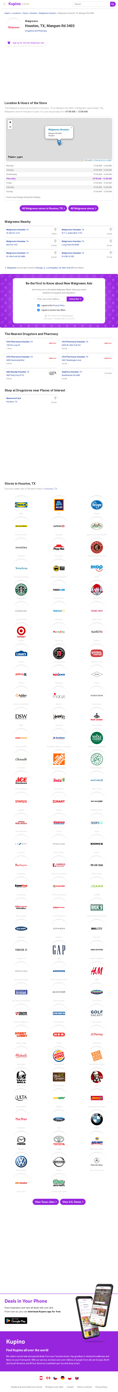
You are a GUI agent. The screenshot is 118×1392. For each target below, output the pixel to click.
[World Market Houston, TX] (21, 823)
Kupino (7, 13)
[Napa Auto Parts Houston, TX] (97, 1141)
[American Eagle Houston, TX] (21, 971)
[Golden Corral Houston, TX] (97, 653)
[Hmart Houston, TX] (59, 802)
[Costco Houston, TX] (59, 823)
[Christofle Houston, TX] (21, 759)
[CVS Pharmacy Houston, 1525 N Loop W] (31, 345)
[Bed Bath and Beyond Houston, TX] (21, 992)
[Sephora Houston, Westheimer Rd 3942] (86, 375)
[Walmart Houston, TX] (59, 611)
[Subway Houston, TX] (59, 1098)
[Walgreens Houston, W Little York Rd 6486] (31, 255)
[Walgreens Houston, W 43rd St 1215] (31, 231)
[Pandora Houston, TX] (21, 547)
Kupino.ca (48, 1378)
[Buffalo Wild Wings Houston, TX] (59, 568)
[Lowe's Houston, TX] (21, 653)
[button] (26, 42)
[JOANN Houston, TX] (97, 886)
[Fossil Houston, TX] (97, 674)
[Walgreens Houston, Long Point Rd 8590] (86, 243)
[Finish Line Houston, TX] (59, 590)
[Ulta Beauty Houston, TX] (21, 1098)
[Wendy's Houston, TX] (97, 590)
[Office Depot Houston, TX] (21, 907)
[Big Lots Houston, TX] (97, 929)
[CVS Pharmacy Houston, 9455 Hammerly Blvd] (31, 360)
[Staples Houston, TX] (21, 802)
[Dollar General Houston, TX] (21, 526)
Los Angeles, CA (53, 268)
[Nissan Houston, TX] (59, 1162)
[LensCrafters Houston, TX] (21, 611)
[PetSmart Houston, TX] (59, 674)
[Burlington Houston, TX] (21, 865)
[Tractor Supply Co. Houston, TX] (21, 1013)
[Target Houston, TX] (21, 632)
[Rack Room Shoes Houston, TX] (97, 1056)
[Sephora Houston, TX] (59, 929)
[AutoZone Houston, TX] (21, 1183)
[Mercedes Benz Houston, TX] (97, 1162)
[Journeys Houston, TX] (59, 717)
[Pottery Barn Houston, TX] (97, 865)
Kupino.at (41, 1378)
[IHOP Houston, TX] (97, 568)
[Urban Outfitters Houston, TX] (97, 950)
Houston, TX (51, 489)
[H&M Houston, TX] (97, 971)
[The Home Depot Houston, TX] (59, 759)
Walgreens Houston (47, 13)
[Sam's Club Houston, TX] (97, 780)
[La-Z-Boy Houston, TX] (21, 844)
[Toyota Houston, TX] (59, 1141)
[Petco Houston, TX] (21, 674)
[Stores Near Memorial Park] (31, 400)
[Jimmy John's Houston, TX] (59, 653)
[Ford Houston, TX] (59, 1119)
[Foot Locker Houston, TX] (97, 717)
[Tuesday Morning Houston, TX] (21, 568)
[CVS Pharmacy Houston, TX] (59, 907)
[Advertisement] (59, 73)
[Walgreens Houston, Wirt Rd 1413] (31, 243)
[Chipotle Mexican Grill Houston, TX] (97, 547)
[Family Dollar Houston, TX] (21, 738)
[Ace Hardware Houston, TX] (21, 780)
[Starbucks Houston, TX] (21, 590)
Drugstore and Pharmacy (36, 31)
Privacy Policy (58, 305)
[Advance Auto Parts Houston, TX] (97, 1098)
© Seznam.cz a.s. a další (102, 160)
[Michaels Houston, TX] (21, 1056)
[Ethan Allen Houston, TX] (59, 844)
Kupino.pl (69, 1378)
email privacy (67, 316)
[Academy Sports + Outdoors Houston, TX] (59, 738)
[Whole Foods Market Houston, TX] (97, 738)
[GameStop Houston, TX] (21, 886)
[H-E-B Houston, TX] (59, 1035)
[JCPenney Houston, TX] (97, 1035)
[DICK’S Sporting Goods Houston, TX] (97, 907)
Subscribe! (74, 299)
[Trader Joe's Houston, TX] (97, 611)
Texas (25, 13)
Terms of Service (84, 1387)
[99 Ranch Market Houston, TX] (59, 886)
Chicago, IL (40, 268)
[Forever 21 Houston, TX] (21, 950)
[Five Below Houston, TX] (59, 1013)
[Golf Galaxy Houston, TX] (97, 1013)
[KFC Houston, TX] (97, 1077)
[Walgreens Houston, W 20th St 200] (86, 255)
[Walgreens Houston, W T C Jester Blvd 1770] (86, 231)
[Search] (113, 4)
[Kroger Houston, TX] (97, 505)
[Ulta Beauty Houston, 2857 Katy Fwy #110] (31, 375)
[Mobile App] (16, 1321)
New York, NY (68, 268)
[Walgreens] (14, 28)
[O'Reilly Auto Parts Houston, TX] (59, 1183)
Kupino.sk (77, 1378)
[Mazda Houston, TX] (21, 1141)
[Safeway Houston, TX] (59, 526)
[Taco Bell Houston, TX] (21, 1077)
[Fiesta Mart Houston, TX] (59, 780)
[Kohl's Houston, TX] (97, 844)
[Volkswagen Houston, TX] (21, 1162)
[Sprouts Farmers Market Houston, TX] (97, 526)
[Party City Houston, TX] (59, 632)
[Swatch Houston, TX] (97, 632)
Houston (33, 13)
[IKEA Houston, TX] (21, 505)
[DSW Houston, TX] (21, 717)
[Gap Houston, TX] (59, 950)
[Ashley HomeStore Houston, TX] (21, 696)
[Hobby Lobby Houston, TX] (21, 1035)
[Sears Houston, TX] (97, 823)
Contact (70, 1387)
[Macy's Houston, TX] (59, 696)
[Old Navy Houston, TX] (21, 929)
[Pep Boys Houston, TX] (21, 1119)
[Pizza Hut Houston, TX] (59, 547)
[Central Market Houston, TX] (97, 759)
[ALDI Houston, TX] (59, 505)
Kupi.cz (55, 1378)
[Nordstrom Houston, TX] (97, 696)
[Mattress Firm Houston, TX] (97, 802)
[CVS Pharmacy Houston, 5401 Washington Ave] (86, 360)
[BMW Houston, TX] (97, 1119)
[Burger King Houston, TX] (59, 1056)
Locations (16, 13)
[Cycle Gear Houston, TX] (97, 992)
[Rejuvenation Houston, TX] (59, 992)
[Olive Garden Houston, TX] (59, 1077)
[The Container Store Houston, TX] (59, 971)
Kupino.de (62, 1378)
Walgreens (11, 268)
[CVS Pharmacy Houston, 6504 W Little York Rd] (86, 345)
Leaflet (89, 160)
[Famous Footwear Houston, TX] (59, 865)
